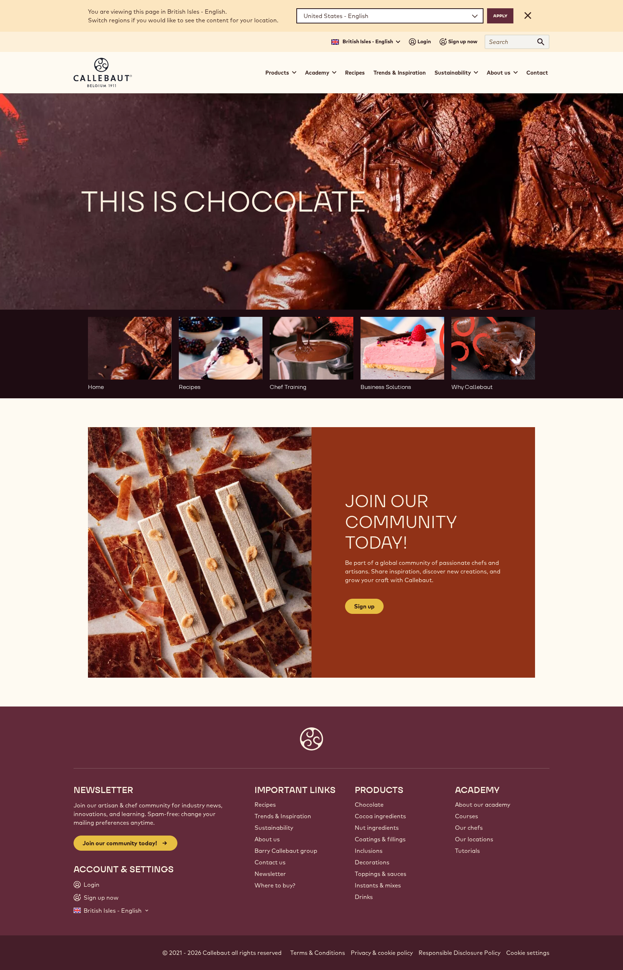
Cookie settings (527, 952)
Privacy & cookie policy (382, 952)
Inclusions (369, 850)
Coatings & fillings (380, 839)
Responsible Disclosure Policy (459, 952)
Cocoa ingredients (380, 816)
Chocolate (369, 804)
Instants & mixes (378, 885)
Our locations (474, 839)
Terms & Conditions (317, 952)
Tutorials (467, 850)
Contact (537, 72)
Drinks (364, 896)
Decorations (372, 862)
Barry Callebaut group (286, 850)
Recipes (355, 72)
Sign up (364, 606)
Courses (466, 816)
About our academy (482, 804)
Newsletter (270, 873)
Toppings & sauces (380, 873)
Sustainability (274, 827)
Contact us (270, 862)
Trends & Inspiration (400, 72)
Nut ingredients (377, 827)
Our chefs (469, 827)
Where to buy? (275, 885)
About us (267, 839)
